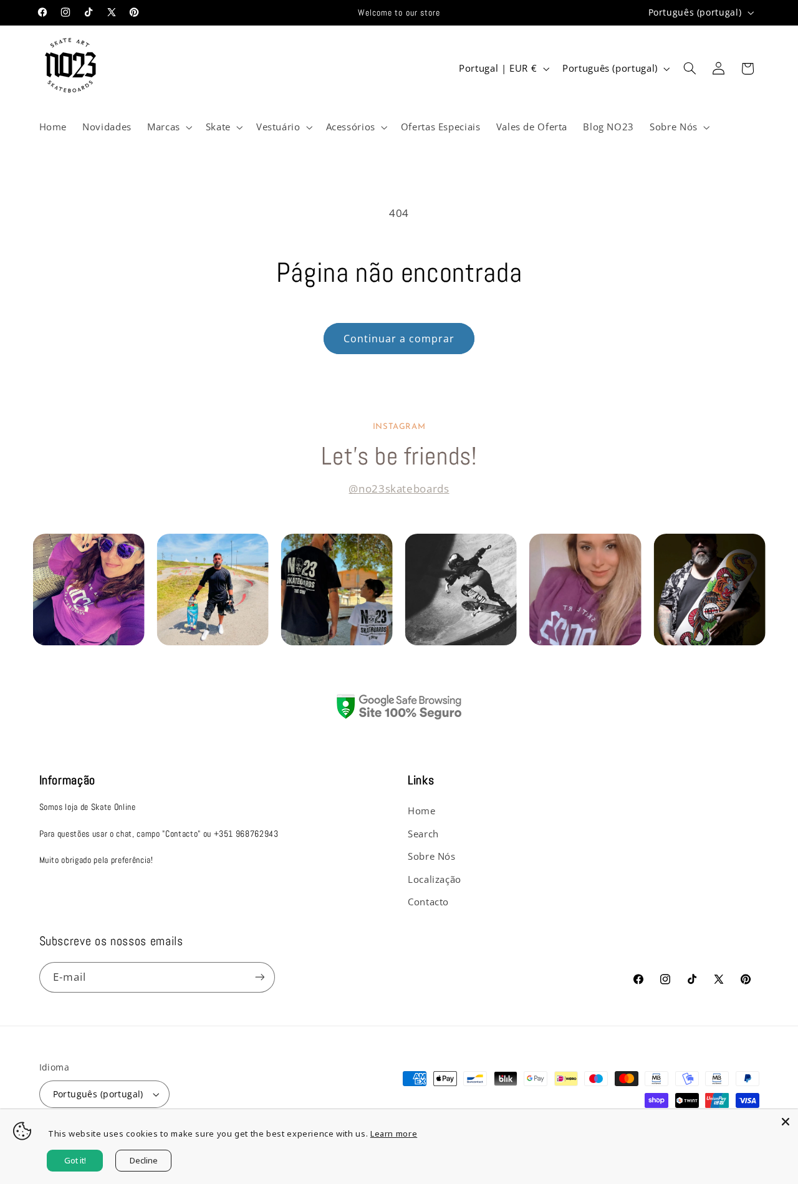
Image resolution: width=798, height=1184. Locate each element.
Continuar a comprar (399, 338)
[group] (88, 589)
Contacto (428, 901)
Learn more (393, 1133)
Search (423, 833)
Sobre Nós (432, 856)
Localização (434, 879)
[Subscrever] (259, 977)
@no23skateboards (399, 488)
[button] (168, 127)
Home (422, 810)
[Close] (785, 1121)
